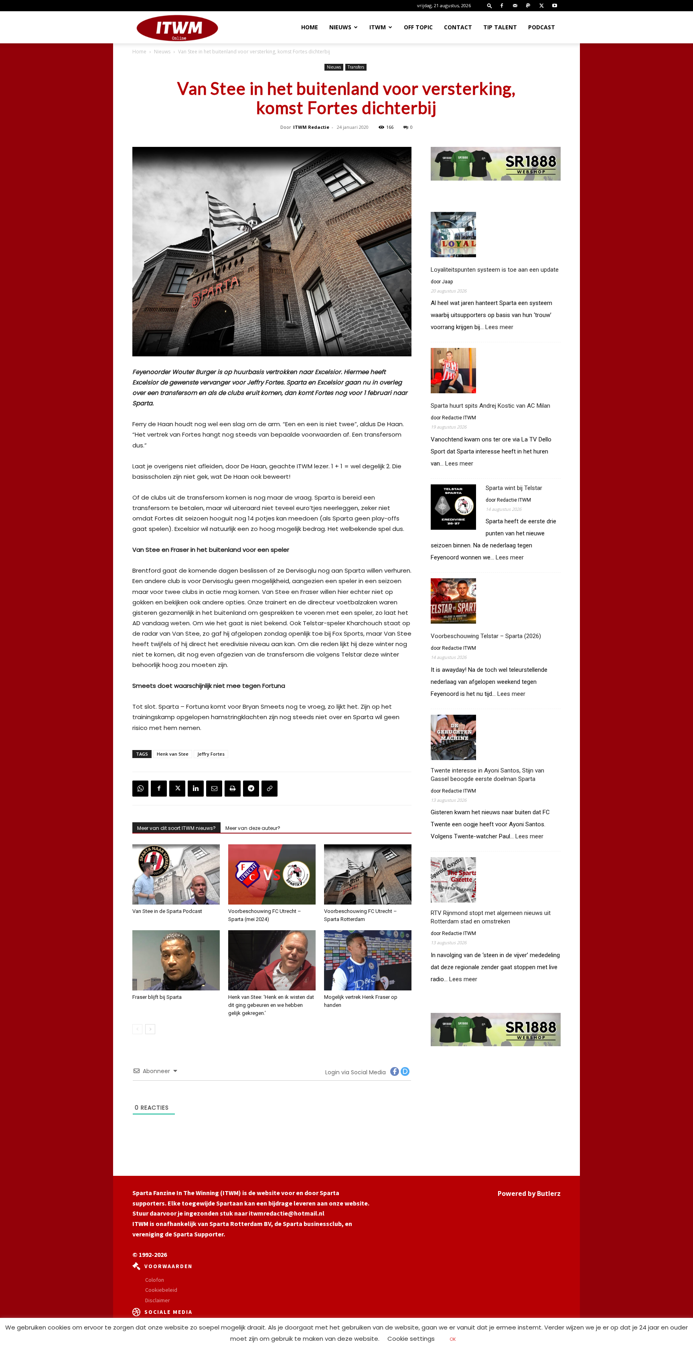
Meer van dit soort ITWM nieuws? (176, 828)
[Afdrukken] (233, 789)
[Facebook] (502, 5)
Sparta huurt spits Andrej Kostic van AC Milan (490, 405)
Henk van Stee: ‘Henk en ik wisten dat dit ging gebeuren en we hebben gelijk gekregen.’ (271, 1005)
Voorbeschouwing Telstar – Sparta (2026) (486, 636)
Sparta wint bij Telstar (514, 488)
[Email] (214, 789)
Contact (458, 27)
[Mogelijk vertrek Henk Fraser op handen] (367, 960)
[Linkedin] (196, 789)
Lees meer (499, 327)
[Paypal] (528, 5)
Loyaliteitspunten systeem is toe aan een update (495, 269)
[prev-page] (137, 1029)
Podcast (541, 27)
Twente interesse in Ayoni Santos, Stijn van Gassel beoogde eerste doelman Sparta (487, 775)
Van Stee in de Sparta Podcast (167, 911)
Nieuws (340, 27)
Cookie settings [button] (411, 1338)
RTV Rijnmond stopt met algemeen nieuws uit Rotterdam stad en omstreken (491, 917)
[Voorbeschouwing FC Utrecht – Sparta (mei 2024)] (272, 874)
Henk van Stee (172, 754)
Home (309, 27)
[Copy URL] (269, 789)
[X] (541, 5)
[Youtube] (555, 5)
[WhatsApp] (140, 789)
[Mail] (515, 5)
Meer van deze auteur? (252, 828)
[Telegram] (251, 789)
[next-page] (150, 1029)
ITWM (377, 27)
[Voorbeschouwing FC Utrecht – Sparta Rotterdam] (367, 874)
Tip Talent (500, 27)
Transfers (356, 67)
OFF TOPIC (418, 27)
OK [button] (453, 1339)
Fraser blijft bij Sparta (157, 997)
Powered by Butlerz (529, 1193)
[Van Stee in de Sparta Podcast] (176, 874)
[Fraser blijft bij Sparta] (176, 960)
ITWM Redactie (311, 127)
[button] (490, 5)
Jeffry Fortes (211, 754)
